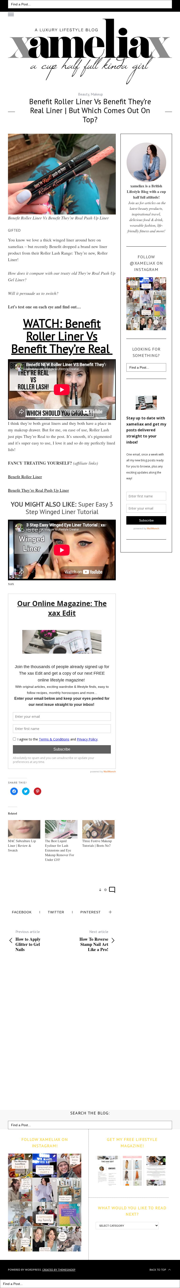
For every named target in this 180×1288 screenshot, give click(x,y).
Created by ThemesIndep (58, 1269)
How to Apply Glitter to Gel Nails (28, 940)
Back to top (158, 1269)
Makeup (97, 94)
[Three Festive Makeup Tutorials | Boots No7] (98, 829)
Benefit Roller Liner (25, 476)
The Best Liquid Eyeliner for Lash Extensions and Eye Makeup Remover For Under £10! (59, 850)
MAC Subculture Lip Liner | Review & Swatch (22, 845)
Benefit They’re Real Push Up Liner (38, 490)
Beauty (83, 94)
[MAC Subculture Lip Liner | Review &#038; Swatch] (24, 829)
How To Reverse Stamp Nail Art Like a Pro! (93, 940)
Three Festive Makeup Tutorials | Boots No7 (97, 843)
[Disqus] (62, 1030)
